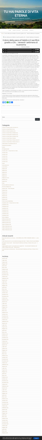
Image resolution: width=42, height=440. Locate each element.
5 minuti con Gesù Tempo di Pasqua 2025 (10, 136)
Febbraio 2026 (5, 269)
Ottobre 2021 (4, 362)
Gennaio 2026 (5, 271)
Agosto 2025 (4, 280)
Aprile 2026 (4, 265)
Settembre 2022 (5, 343)
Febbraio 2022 (5, 355)
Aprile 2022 (4, 352)
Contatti (31, 30)
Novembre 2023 (5, 317)
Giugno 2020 (4, 391)
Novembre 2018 (5, 423)
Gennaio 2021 (4, 378)
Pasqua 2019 (4, 190)
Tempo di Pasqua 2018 (6, 224)
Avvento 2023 (4, 159)
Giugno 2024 (4, 305)
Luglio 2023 (4, 325)
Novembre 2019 (5, 404)
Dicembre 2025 (5, 272)
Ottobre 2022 (4, 341)
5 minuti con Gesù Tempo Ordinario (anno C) (10, 141)
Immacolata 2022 (5, 165)
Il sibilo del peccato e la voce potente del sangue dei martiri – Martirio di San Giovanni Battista (20, 241)
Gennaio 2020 (5, 400)
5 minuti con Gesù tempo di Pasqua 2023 (10, 134)
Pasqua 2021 (4, 193)
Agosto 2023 (4, 323)
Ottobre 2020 (4, 384)
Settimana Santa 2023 (6, 220)
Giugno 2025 (4, 283)
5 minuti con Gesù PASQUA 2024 (8, 129)
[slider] (37, 49)
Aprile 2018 (4, 429)
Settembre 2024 (5, 299)
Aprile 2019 (4, 414)
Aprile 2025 (4, 287)
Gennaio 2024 (5, 314)
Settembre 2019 (5, 407)
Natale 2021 (4, 174)
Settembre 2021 (5, 364)
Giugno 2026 (4, 262)
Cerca (3, 117)
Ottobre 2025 (4, 276)
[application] (21, 50)
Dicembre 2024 (5, 294)
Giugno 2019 (4, 411)
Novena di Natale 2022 (6, 186)
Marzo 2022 (4, 353)
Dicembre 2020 (5, 380)
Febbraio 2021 (5, 377)
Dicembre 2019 (5, 402)
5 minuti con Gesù (16, 30)
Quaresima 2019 (5, 204)
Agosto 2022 (4, 344)
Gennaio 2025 (4, 292)
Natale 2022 (4, 175)
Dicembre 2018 (5, 422)
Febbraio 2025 (5, 290)
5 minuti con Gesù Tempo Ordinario (9, 138)
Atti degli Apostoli (5, 148)
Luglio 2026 (4, 260)
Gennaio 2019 (4, 420)
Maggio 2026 (4, 263)
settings (30, 438)
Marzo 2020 (4, 396)
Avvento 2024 (4, 161)
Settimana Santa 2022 (6, 219)
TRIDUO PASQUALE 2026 (7, 229)
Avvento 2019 (4, 152)
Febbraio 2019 (5, 418)
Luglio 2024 (4, 303)
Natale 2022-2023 (5, 177)
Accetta (36, 438)
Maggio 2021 (4, 371)
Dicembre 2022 (5, 337)
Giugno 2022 (4, 348)
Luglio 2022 (4, 346)
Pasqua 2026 (4, 199)
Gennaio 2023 (4, 335)
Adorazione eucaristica (6, 145)
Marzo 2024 (4, 310)
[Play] (3, 49)
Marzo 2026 (4, 267)
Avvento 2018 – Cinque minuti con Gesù (10, 150)
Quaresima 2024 (5, 211)
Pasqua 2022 (4, 195)
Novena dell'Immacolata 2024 (8, 184)
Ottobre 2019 (4, 405)
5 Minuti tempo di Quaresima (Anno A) (9, 143)
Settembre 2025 (5, 278)
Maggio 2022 (4, 350)
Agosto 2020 (4, 387)
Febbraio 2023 (5, 334)
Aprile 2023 (4, 330)
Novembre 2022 (5, 339)
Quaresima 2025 (5, 213)
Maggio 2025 (4, 285)
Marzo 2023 (4, 332)
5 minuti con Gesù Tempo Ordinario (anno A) (10, 139)
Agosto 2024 (4, 301)
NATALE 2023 (4, 179)
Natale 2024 (4, 181)
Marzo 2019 (4, 416)
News (3, 183)
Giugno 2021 (4, 369)
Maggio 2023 (4, 328)
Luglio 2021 (4, 368)
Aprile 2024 (4, 308)
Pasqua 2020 (4, 192)
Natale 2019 (4, 170)
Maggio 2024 (4, 307)
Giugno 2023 (4, 326)
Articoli (3, 147)
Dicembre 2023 (5, 316)
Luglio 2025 (4, 281)
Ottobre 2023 (4, 319)
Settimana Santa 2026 (6, 222)
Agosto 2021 (4, 366)
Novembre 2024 (5, 296)
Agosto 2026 (4, 258)
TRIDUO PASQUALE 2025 (7, 228)
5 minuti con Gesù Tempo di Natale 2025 (10, 132)
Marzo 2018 (4, 431)
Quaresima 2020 (5, 206)
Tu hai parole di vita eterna (21, 13)
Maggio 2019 (4, 413)
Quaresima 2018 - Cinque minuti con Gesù (13, 105)
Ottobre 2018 (4, 425)
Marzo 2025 (4, 289)
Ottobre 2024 (4, 298)
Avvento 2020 (4, 154)
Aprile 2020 (4, 395)
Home (10, 30)
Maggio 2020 (4, 393)
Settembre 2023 (5, 321)
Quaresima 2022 (5, 210)
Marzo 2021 (4, 375)
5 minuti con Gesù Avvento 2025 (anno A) (10, 127)
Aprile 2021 (4, 373)
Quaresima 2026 (5, 215)
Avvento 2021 (4, 156)
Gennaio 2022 (4, 357)
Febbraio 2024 (5, 312)
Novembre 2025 (5, 274)
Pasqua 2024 (4, 197)
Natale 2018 (4, 168)
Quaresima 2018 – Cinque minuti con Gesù (10, 202)
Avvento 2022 (4, 157)
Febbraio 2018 (5, 432)
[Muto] (35, 49)
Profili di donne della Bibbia (7, 201)
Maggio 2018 (4, 427)
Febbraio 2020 (5, 398)
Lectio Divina (25, 30)
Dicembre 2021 (5, 359)
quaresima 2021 (5, 208)
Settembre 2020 (5, 386)
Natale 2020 (4, 172)
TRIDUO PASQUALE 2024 (7, 226)
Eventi (3, 163)
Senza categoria (5, 217)
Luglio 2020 (4, 389)
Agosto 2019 (4, 409)
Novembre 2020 (5, 382)
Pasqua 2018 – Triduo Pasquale (8, 188)
